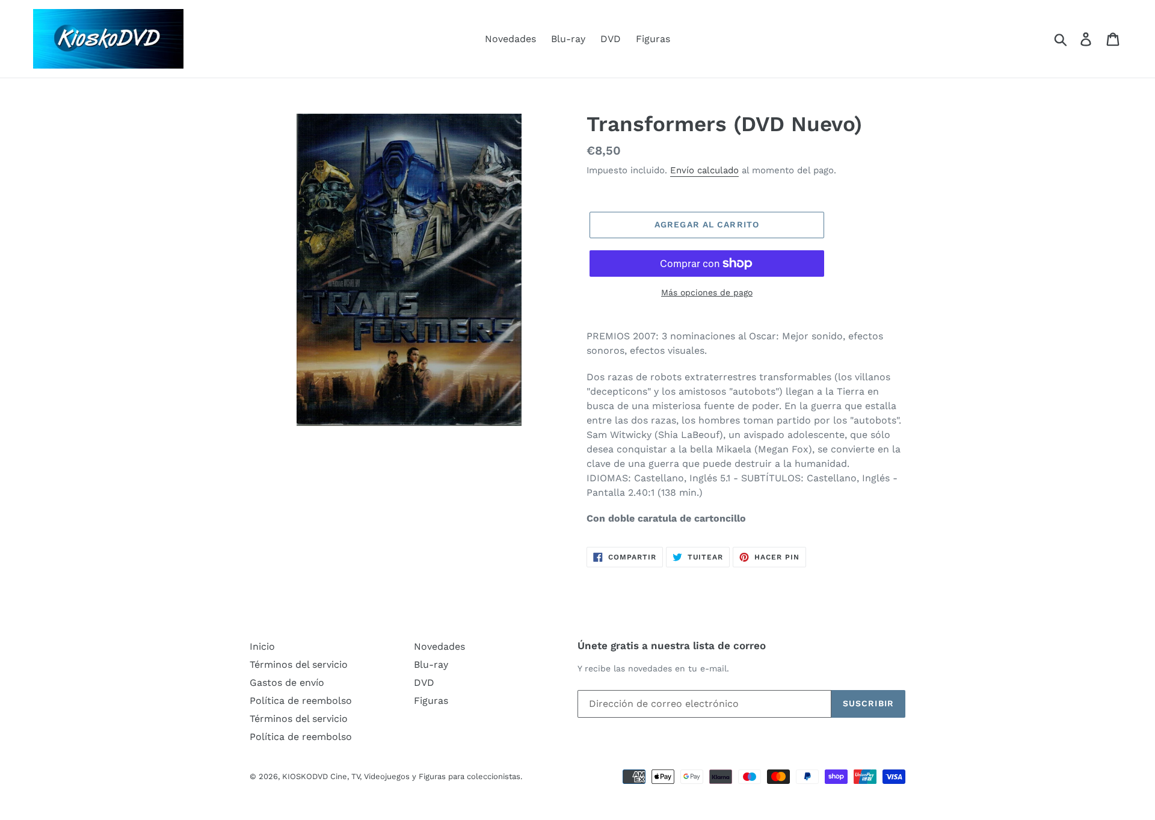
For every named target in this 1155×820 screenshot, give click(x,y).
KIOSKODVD (305, 776)
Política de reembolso (301, 700)
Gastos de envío (287, 682)
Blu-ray (568, 39)
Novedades (510, 39)
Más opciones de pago (707, 292)
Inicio (262, 646)
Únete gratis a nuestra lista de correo (672, 646)
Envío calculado (704, 170)
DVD (610, 39)
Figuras (653, 39)
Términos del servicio (299, 664)
